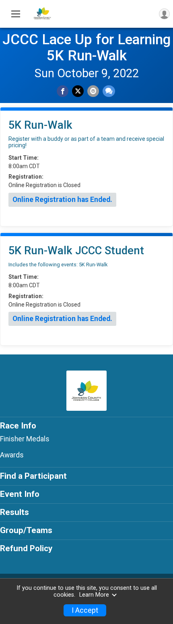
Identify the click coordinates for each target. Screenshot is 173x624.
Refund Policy (26, 548)
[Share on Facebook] (62, 91)
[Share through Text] (109, 91)
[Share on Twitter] (78, 91)
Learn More (94, 594)
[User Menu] (164, 13)
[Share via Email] (93, 91)
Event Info (19, 494)
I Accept (85, 610)
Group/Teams (26, 530)
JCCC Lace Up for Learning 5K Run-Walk (86, 47)
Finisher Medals (24, 439)
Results (14, 512)
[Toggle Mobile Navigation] (15, 14)
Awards (12, 455)
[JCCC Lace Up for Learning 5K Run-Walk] (42, 21)
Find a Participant (33, 476)
